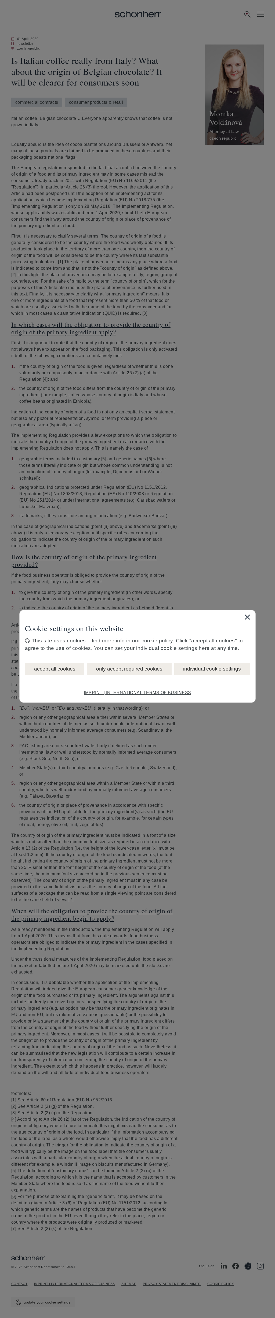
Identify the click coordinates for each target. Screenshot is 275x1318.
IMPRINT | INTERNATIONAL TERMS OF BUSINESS (137, 692)
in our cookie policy (149, 640)
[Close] (247, 617)
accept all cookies (54, 669)
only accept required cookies (129, 669)
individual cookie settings (212, 669)
